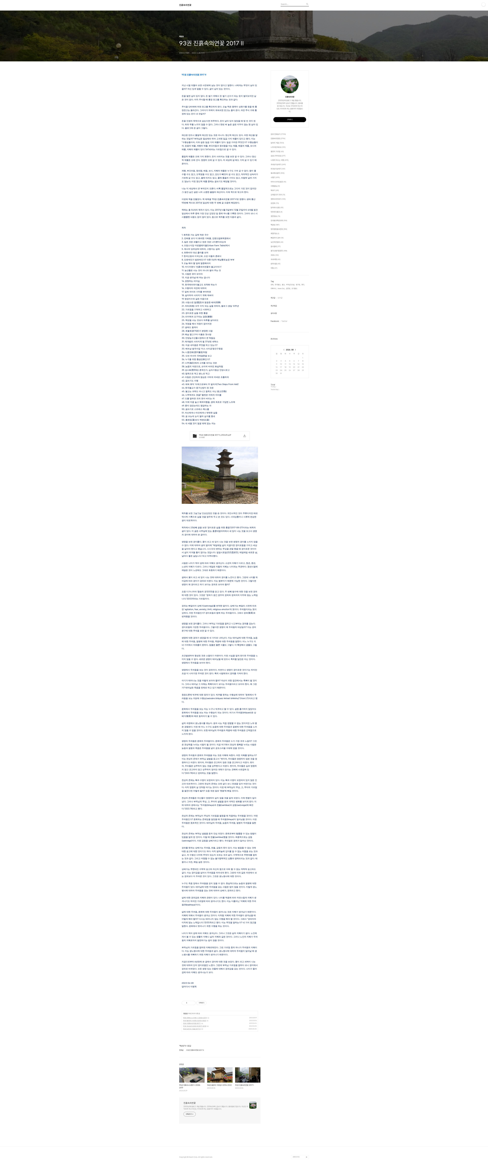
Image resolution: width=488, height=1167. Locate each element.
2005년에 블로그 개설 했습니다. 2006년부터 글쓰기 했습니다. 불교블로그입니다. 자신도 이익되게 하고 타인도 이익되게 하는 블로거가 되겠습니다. (216, 1107)
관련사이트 (296, 1157)
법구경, (298, 285)
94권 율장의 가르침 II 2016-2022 (194, 1020)
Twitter (284, 321)
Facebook (275, 321)
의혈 (274, 268)
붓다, (303, 285)
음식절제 (276, 246)
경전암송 (275, 216)
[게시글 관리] (192, 1003)
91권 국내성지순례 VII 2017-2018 (194, 1026)
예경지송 (275, 233)
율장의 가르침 (277, 151)
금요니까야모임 (278, 156)
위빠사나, (274, 288)
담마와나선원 (277, 208)
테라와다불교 (276, 212)
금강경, (288, 288)
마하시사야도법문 (278, 182)
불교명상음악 (277, 173)
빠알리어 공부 (277, 238)
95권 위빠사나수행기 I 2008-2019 (195, 1018)
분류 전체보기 (278, 134)
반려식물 (275, 264)
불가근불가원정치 (279, 251)
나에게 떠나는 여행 (279, 160)
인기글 (280, 298)
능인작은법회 (277, 242)
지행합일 (275, 186)
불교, (283, 285)
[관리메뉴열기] (483, 4)
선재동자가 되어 (278, 195)
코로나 (275, 255)
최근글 (273, 298)
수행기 (275, 177)
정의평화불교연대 (279, 229)
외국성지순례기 (278, 169)
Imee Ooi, (281, 288)
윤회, (272, 285)
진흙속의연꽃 (185, 5)
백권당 (185, 1013)
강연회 (275, 203)
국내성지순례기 (278, 164)
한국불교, (278, 285)
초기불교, (295, 288)
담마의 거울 (277, 143)
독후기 (275, 190)
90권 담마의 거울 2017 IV (192, 1029)
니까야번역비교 (278, 147)
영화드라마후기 (278, 199)
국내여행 (275, 259)
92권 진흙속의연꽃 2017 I (192, 1023)
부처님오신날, (290, 285)
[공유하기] (189, 1003)
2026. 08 (290, 350)
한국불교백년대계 (279, 220)
